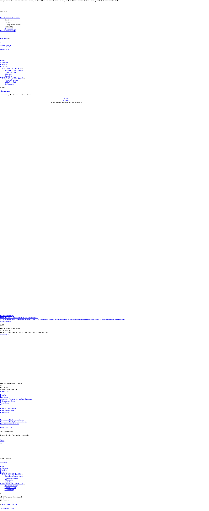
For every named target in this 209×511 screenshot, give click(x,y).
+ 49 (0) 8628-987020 (9, 504)
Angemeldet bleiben (14, 24)
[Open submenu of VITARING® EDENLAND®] (22, 474)
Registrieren (9, 29)
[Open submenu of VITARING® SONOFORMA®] (24, 78)
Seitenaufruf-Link (6, 427)
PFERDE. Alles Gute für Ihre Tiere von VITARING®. (19, 318)
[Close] (1, 443)
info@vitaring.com (7, 508)
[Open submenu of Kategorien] (9, 38)
